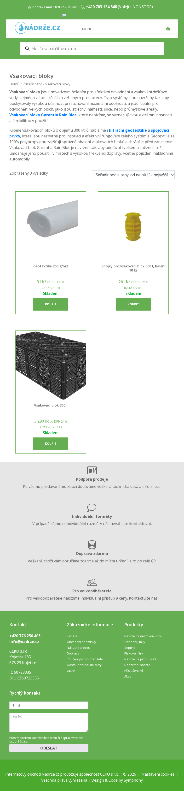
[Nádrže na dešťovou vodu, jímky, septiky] (38, 28)
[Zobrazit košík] (167, 29)
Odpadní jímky (134, 642)
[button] (50, 304)
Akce (127, 676)
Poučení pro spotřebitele (85, 659)
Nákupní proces (78, 647)
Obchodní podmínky (81, 642)
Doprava (73, 653)
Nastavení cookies (158, 774)
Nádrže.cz (50, 774)
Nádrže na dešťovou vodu (143, 636)
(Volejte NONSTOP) (119, 6)
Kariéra (72, 636)
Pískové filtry (133, 653)
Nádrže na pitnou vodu (141, 659)
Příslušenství (32, 84)
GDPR (71, 670)
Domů (14, 84)
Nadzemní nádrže (137, 665)
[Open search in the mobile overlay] (92, 48)
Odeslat (49, 748)
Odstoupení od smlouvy (84, 665)
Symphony (133, 780)
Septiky (129, 647)
